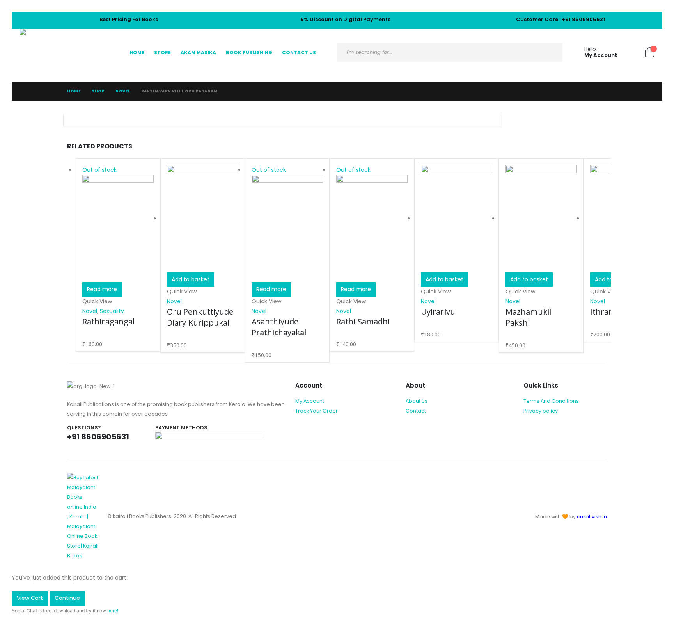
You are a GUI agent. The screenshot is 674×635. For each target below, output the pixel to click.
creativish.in (592, 516)
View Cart (30, 598)
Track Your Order (316, 410)
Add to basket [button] (190, 279)
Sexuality (112, 311)
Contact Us (299, 52)
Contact (416, 410)
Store (162, 52)
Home (136, 52)
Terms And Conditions (551, 401)
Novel (89, 311)
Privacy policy (540, 410)
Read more (102, 289)
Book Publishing (249, 52)
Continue (67, 598)
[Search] (550, 52)
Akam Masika (198, 52)
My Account (309, 401)
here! (112, 611)
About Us (416, 401)
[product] (202, 218)
